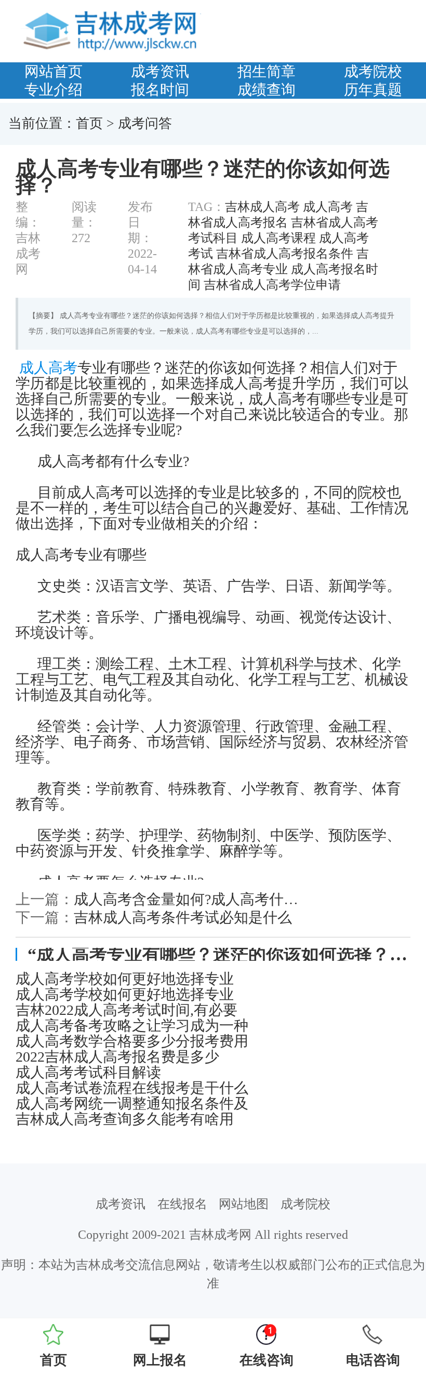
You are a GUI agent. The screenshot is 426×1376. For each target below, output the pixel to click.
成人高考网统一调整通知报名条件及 (132, 1104)
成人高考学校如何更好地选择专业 (125, 979)
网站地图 (244, 1204)
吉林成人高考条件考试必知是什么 (183, 917)
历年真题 (373, 90)
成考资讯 (160, 71)
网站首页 (53, 71)
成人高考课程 (278, 238)
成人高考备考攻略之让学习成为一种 (132, 1026)
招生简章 (266, 71)
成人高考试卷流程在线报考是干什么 (132, 1088)
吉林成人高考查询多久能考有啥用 (125, 1119)
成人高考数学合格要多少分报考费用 (132, 1041)
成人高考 (328, 207)
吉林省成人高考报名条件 (284, 253)
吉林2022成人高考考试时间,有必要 (126, 1010)
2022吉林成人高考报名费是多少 (117, 1057)
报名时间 (160, 90)
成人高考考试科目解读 (88, 1072)
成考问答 (145, 123)
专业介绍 (53, 90)
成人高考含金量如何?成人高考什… (186, 899)
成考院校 (373, 71)
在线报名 (182, 1204)
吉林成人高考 (262, 207)
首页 (89, 123)
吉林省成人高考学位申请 (272, 285)
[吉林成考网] (113, 30)
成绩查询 (266, 90)
